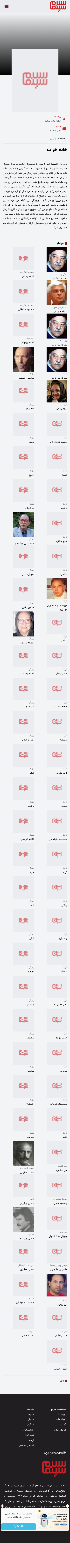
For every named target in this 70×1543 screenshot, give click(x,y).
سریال (31, 1420)
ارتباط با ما (61, 1420)
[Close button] (67, 1506)
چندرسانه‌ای (28, 1430)
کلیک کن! (18, 1526)
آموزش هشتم (26, 1446)
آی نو (31, 1440)
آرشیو (63, 1425)
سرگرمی (30, 1425)
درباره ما (62, 1414)
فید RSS (29, 1435)
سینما (31, 1414)
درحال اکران (60, 1430)
